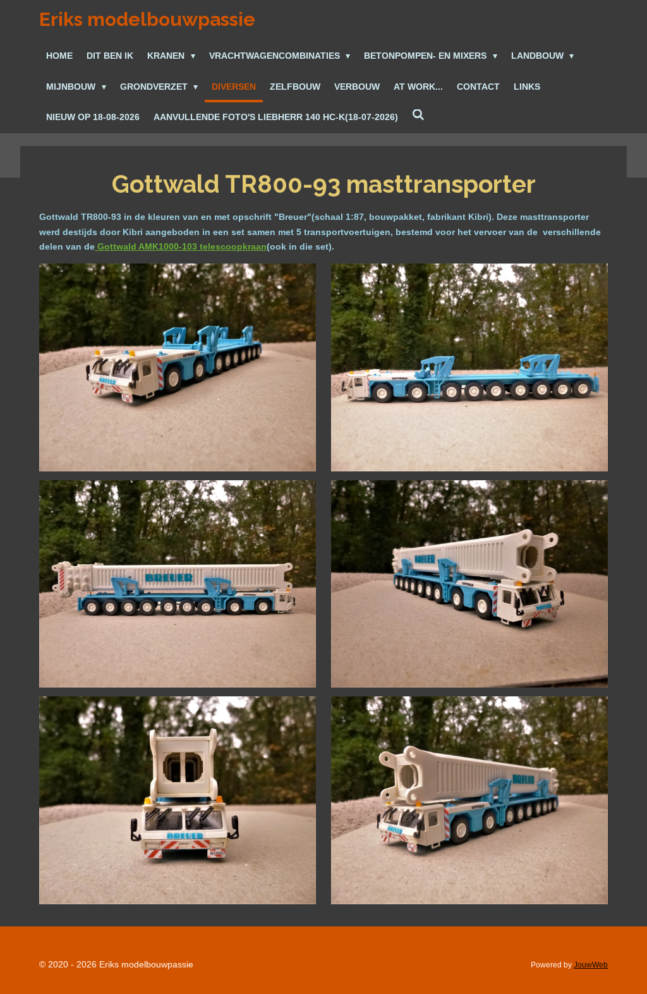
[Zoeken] (418, 115)
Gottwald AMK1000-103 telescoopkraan (181, 246)
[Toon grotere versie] (177, 367)
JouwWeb (591, 965)
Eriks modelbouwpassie (147, 19)
